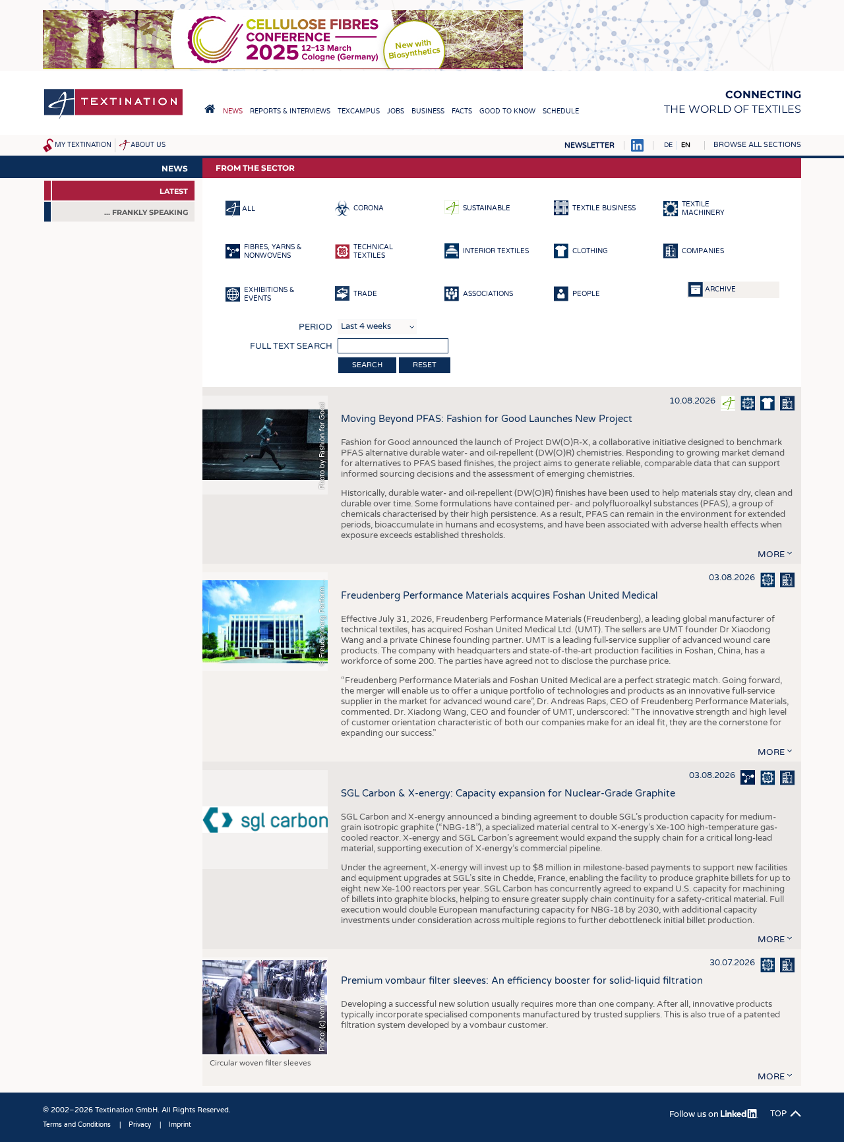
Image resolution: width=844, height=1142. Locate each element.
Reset (425, 365)
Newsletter (589, 145)
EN (685, 145)
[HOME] (210, 108)
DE (668, 145)
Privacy (140, 1125)
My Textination (83, 145)
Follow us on (695, 1114)
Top (778, 1113)
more (771, 554)
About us (148, 145)
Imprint (180, 1125)
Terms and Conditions (77, 1125)
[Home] (113, 117)
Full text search (291, 346)
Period (315, 327)
